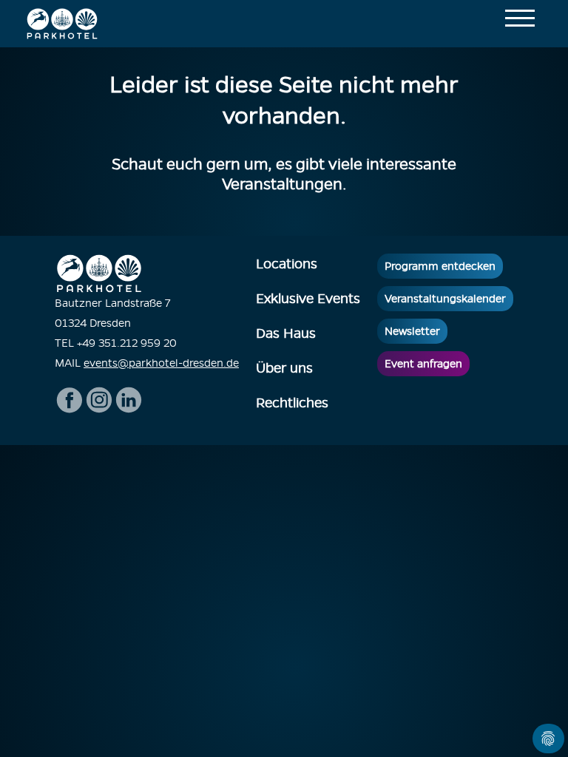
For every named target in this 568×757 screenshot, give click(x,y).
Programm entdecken (440, 266)
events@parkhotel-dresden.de (161, 363)
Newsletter (412, 331)
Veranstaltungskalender (445, 298)
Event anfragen (423, 363)
